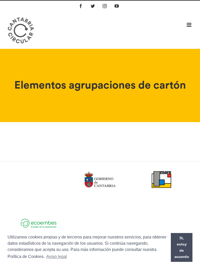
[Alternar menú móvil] (189, 25)
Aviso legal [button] (56, 256)
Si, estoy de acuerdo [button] (181, 247)
